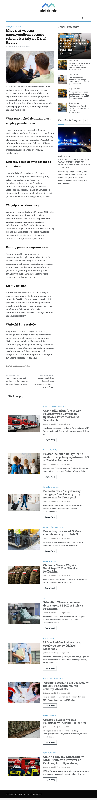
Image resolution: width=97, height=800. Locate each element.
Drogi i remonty (67, 36)
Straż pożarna (52, 406)
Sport (45, 406)
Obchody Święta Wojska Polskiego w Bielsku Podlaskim (64, 721)
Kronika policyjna (64, 156)
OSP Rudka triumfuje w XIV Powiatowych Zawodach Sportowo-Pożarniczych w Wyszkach (62, 415)
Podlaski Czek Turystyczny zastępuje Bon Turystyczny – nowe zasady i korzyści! (63, 494)
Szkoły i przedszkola (13, 27)
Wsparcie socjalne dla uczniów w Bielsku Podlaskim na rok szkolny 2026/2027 (66, 686)
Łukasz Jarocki (25, 47)
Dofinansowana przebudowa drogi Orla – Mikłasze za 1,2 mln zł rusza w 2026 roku (79, 81)
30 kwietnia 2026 (76, 84)
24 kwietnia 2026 (76, 98)
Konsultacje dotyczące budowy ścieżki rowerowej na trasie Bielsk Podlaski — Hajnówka (79, 67)
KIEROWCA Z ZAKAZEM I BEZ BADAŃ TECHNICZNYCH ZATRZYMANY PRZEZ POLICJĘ (74, 162)
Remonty (46, 527)
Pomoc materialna (56, 678)
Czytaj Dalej (50, 440)
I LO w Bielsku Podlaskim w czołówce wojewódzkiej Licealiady (62, 646)
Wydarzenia (62, 406)
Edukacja (46, 450)
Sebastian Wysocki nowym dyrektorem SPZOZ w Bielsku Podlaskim (63, 605)
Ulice (52, 527)
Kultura (45, 561)
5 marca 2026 (75, 112)
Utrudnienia (59, 527)
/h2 (44, 598)
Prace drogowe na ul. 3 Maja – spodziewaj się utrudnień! (63, 532)
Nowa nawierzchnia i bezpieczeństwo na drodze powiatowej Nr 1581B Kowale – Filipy (79, 95)
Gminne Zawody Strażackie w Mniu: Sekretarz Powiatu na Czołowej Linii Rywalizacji (63, 760)
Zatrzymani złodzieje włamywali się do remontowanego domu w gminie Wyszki (44, 382)
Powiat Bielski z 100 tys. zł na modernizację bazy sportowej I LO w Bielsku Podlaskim (66, 457)
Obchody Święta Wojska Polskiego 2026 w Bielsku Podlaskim (60, 568)
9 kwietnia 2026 (65, 167)
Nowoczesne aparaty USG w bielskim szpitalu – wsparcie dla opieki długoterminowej (17, 381)
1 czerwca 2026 (76, 69)
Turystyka (46, 487)
